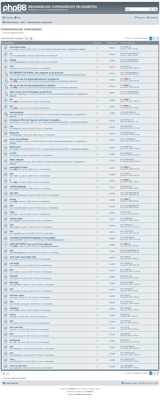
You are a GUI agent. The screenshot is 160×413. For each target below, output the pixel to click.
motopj (16, 310)
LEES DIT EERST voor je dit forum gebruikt (31, 244)
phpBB (71, 389)
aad (15, 317)
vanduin (17, 155)
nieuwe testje (16, 218)
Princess (17, 122)
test (11, 126)
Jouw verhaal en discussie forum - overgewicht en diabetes (63, 49)
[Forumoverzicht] (15, 8)
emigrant (17, 221)
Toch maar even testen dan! (23, 257)
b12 (11, 206)
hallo (12, 212)
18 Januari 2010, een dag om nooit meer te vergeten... (36, 120)
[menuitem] (17, 18)
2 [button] (154, 38)
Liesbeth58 (18, 240)
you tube (14, 193)
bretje (16, 49)
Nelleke (16, 149)
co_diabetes (18, 141)
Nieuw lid (14, 133)
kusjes (13, 199)
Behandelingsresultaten (56, 240)
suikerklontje (18, 114)
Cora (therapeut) (20, 56)
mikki (16, 176)
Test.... (13, 359)
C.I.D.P (13, 153)
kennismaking (16, 112)
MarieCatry (18, 135)
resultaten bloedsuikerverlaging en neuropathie (32, 238)
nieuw (12, 314)
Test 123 (14, 276)
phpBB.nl (89, 391)
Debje (16, 259)
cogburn (17, 227)
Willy (16, 81)
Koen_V (17, 278)
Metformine (15, 147)
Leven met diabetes (19, 139)
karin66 (16, 265)
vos (15, 329)
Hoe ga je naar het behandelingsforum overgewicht (34, 79)
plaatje (13, 60)
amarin (16, 189)
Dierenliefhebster (20, 253)
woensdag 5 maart (18, 167)
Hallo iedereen (17, 159)
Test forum (53, 56)
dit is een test (16, 327)
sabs (15, 297)
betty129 (17, 128)
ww (11, 106)
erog (15, 336)
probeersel (15, 340)
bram (16, 214)
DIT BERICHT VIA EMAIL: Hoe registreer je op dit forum (36, 73)
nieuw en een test (18, 366)
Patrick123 (18, 361)
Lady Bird (17, 233)
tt (10, 180)
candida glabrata (18, 186)
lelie (15, 342)
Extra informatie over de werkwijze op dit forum (68, 75)
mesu (16, 323)
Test (12, 66)
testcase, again (17, 295)
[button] (157, 38)
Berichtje (14, 282)
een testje (14, 263)
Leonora (17, 291)
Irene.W (17, 304)
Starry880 (17, 285)
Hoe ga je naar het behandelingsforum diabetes (32, 85)
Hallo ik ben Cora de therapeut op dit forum (31, 92)
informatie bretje (18, 47)
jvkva (16, 68)
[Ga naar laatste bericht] (130, 47)
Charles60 (17, 162)
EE (11, 99)
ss (11, 53)
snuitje (16, 272)
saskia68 (17, 368)
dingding (14, 308)
